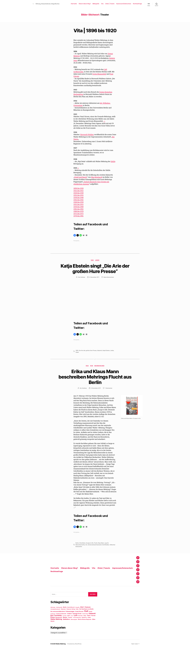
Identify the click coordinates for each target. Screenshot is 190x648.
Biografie (77, 607)
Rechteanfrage (137, 3)
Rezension (58, 617)
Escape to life (89, 543)
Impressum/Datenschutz (123, 3)
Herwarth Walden (87, 135)
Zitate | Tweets (109, 3)
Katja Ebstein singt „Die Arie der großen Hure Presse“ (95, 268)
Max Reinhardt (96, 177)
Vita (102, 3)
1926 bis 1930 (78, 193)
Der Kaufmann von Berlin (86, 609)
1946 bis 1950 (78, 202)
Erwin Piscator (79, 611)
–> (104, 121)
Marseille (80, 615)
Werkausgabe (74, 619)
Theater (70, 617)
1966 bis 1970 (78, 211)
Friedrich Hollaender (61, 613)
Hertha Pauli (85, 613)
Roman (65, 617)
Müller (84, 615)
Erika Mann (82, 543)
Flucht (95, 543)
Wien (93, 619)
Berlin (77, 543)
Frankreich (52, 613)
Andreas (82, 277)
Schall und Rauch (80, 177)
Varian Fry (84, 617)
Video (77, 352)
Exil (86, 611)
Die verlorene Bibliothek (57, 611)
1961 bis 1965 (78, 209)
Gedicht (69, 613)
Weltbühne (66, 619)
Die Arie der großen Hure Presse (88, 350)
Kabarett (99, 350)
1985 (92, 260)
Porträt (93, 615)
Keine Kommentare (109, 277)
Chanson (87, 607)
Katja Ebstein (106, 350)
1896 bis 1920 (78, 188)
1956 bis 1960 (78, 207)
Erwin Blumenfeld (99, 74)
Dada (77, 609)
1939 (91, 365)
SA (86, 544)
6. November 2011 (96, 388)
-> (78, 168)
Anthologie (52, 607)
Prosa (52, 617)
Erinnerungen (70, 611)
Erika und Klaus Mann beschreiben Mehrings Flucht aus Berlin (95, 377)
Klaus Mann (101, 543)
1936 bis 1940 (78, 198)
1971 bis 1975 (78, 214)
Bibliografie (96, 3)
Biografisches (99, 365)
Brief (82, 607)
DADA (113, 162)
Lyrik (75, 615)
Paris (88, 615)
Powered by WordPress (74, 644)
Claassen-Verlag (70, 609)
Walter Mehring (56, 619)
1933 (87, 365)
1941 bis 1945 (78, 200)
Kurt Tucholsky (56, 615)
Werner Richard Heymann (84, 619)
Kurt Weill (64, 615)
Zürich (52, 621)
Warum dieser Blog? (85, 3)
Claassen (63, 609)
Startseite (74, 3)
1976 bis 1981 (78, 216)
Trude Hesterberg (77, 617)
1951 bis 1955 (78, 204)
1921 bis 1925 (78, 191)
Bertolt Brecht (71, 607)
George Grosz (77, 613)
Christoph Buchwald (55, 609)
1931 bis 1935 (78, 195)
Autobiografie (59, 607)
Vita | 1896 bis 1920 (95, 30)
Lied (68, 615)
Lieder (97, 260)
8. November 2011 (94, 277)
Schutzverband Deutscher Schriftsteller (98, 544)
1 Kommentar (108, 388)
